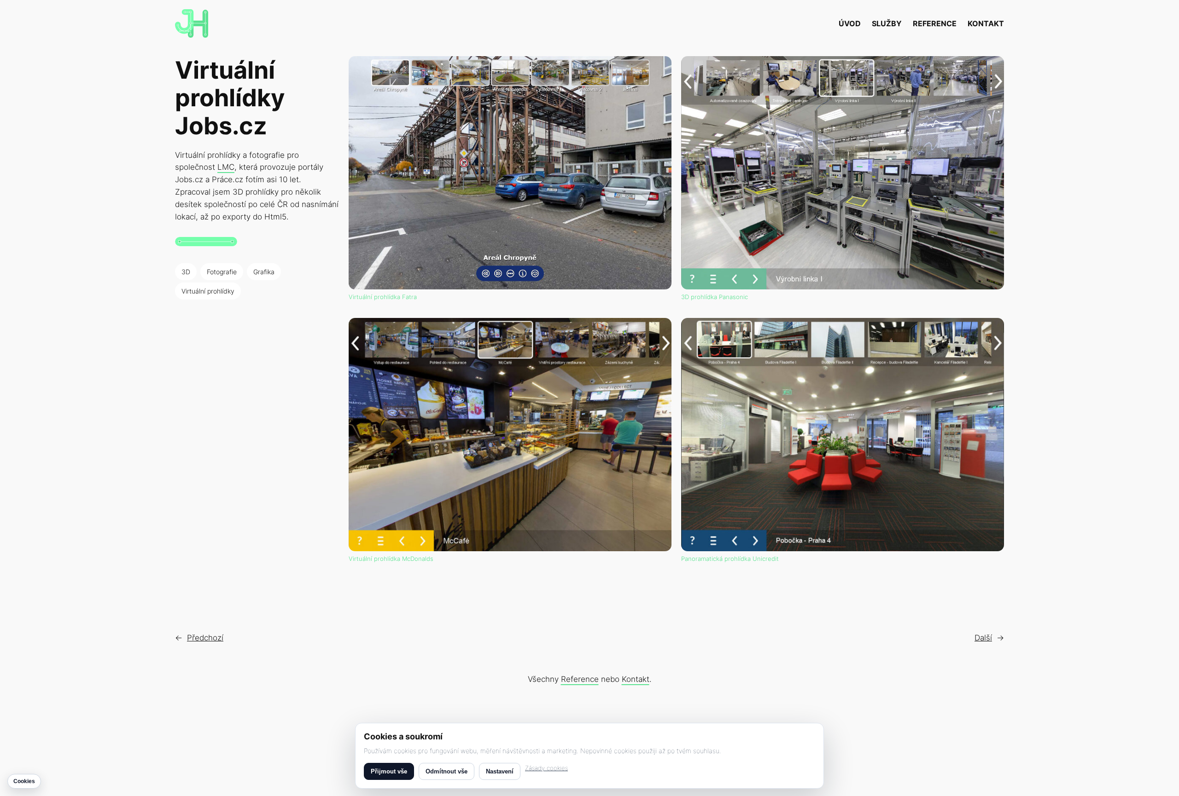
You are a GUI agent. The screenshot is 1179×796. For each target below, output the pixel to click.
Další (983, 637)
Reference (580, 679)
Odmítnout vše (446, 771)
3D (185, 272)
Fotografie (222, 272)
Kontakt (635, 679)
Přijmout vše (389, 771)
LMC (225, 167)
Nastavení (500, 771)
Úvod (850, 23)
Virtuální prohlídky (207, 291)
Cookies (24, 781)
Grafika (263, 272)
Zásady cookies (546, 768)
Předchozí (205, 637)
